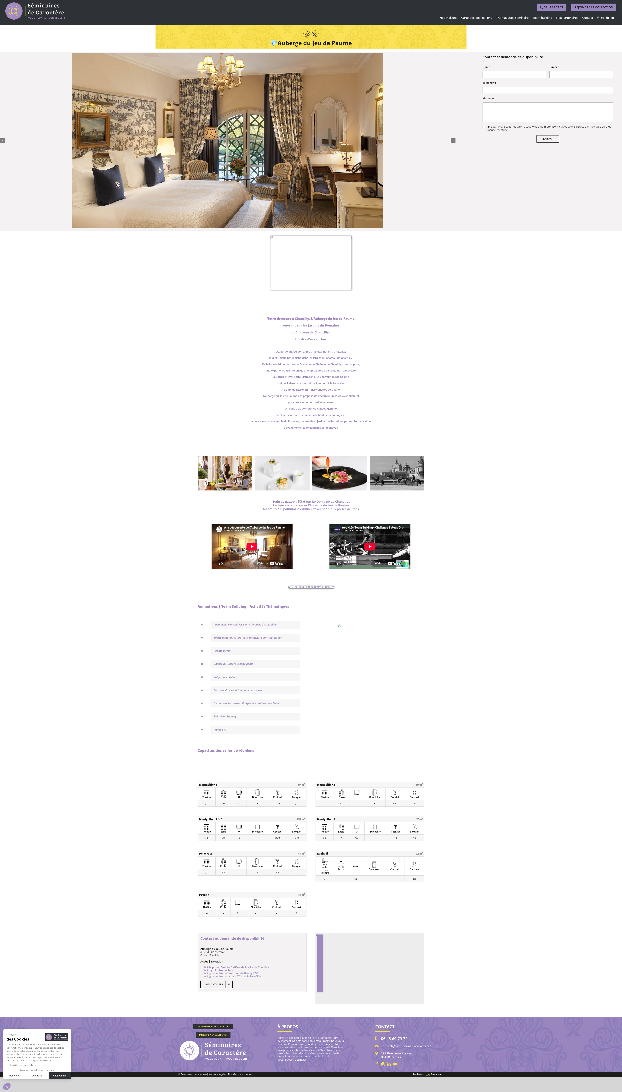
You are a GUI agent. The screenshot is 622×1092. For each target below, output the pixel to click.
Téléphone (490, 82)
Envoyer (547, 139)
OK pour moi (60, 1075)
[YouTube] (395, 1064)
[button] (2, 140)
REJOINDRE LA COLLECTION (594, 7)
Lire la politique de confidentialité (21, 1065)
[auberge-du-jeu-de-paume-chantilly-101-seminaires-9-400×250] (225, 457)
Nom (486, 67)
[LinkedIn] (389, 1064)
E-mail (554, 67)
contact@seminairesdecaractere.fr (407, 1046)
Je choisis (37, 1075)
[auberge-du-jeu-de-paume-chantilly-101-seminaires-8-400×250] (282, 457)
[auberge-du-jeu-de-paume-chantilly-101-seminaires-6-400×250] (397, 457)
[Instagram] (383, 1064)
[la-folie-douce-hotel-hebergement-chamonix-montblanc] (311, 586)
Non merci (14, 1075)
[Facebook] (377, 1064)
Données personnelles (240, 1074)
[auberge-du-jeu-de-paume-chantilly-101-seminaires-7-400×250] (339, 457)
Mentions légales (217, 1074)
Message (488, 98)
